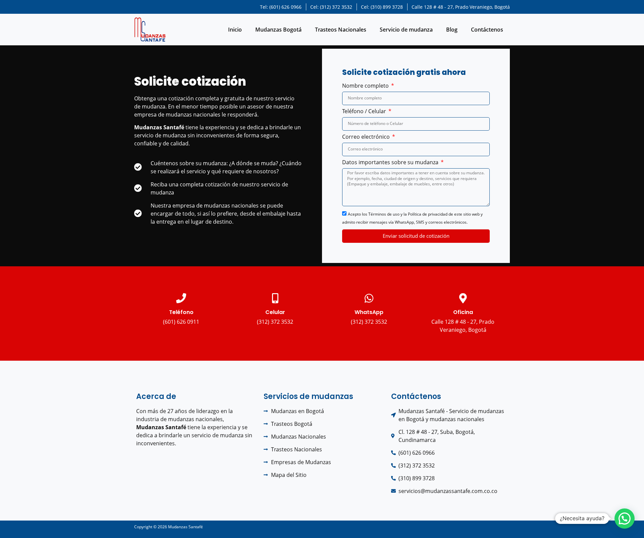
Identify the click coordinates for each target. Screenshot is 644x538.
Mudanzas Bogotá (278, 29)
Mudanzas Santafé (185, 527)
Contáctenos (487, 29)
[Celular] (275, 298)
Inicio (235, 29)
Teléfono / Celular (364, 111)
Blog (452, 29)
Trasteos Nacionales (340, 29)
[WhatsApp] (369, 298)
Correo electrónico (366, 137)
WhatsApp (369, 312)
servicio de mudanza (160, 135)
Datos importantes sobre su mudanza (391, 163)
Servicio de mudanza (406, 29)
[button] (624, 518)
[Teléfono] (181, 298)
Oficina (463, 312)
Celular (275, 312)
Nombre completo (366, 86)
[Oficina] (463, 298)
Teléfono (181, 312)
